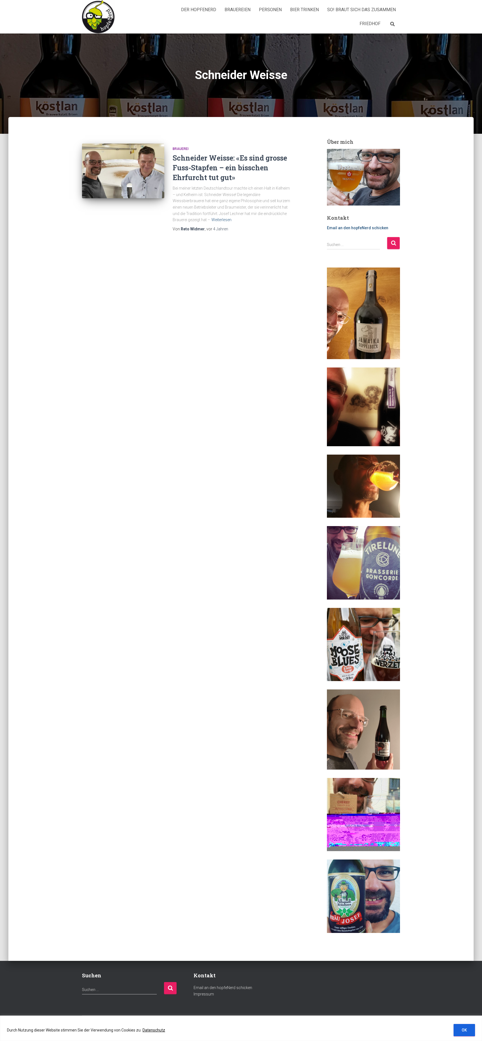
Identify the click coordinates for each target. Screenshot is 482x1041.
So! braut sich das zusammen (361, 9)
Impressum (204, 994)
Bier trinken (304, 9)
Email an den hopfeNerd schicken (357, 228)
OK (464, 1030)
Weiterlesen (221, 220)
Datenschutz (154, 1030)
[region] (241, 1028)
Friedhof (370, 23)
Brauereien (237, 9)
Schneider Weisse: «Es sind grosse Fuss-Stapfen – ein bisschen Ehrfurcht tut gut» (230, 167)
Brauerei (181, 149)
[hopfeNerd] (98, 17)
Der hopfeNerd (198, 9)
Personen (270, 9)
